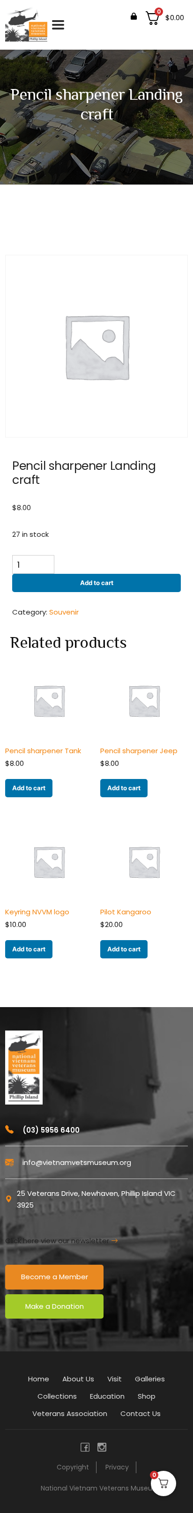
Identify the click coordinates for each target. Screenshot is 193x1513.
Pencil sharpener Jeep (139, 751)
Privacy (117, 1467)
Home (38, 1379)
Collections (57, 1396)
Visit (114, 1379)
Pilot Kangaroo (125, 912)
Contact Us (140, 1413)
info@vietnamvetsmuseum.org (76, 1162)
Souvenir (64, 612)
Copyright (73, 1467)
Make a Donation (54, 1306)
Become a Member (54, 1277)
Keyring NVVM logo (37, 912)
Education (107, 1396)
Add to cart (96, 582)
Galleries (150, 1379)
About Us (78, 1379)
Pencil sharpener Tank (43, 751)
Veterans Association (69, 1413)
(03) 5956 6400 (50, 1130)
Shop (147, 1396)
